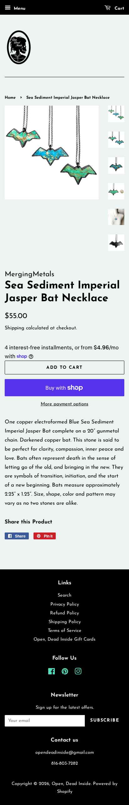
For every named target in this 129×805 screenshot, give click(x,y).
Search (64, 595)
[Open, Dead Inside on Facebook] (51, 673)
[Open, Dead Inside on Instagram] (78, 673)
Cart (118, 8)
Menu (18, 8)
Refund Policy (64, 613)
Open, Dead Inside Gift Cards (64, 639)
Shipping (14, 328)
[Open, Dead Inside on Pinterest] (64, 673)
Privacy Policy (64, 604)
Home (10, 98)
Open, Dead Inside (71, 784)
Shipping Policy (65, 622)
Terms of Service (64, 630)
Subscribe (104, 720)
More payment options (64, 404)
